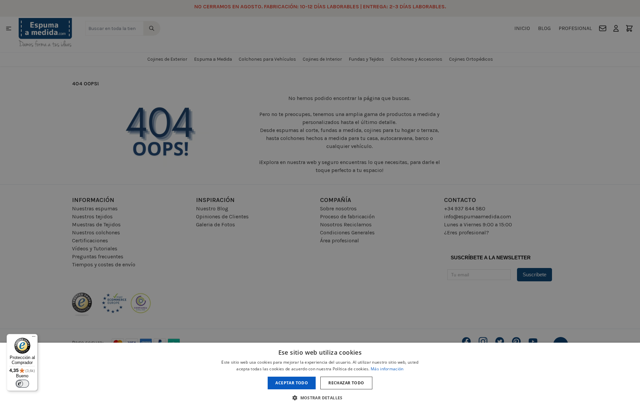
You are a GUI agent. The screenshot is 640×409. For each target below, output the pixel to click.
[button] (320, 397)
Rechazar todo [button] (346, 383)
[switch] (22, 384)
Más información (387, 369)
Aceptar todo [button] (291, 383)
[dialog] (320, 376)
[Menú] (34, 338)
